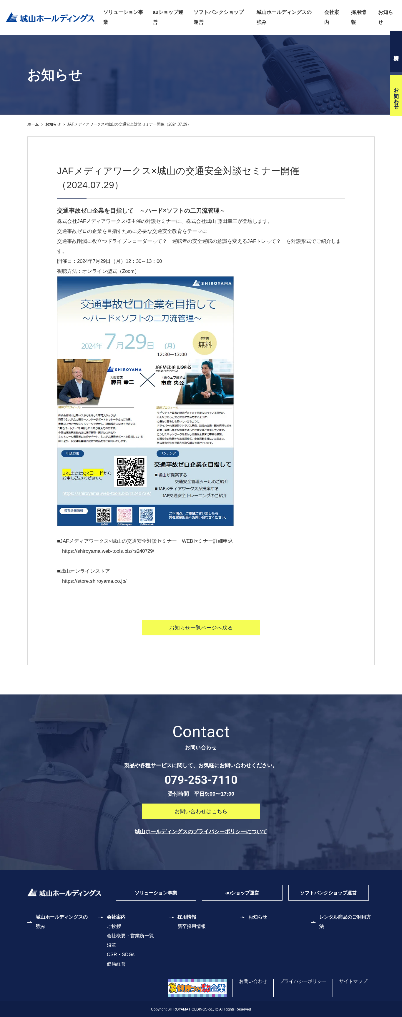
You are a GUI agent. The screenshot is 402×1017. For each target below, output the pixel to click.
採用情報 (358, 17)
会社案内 (331, 17)
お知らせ (385, 17)
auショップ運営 (168, 17)
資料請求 (396, 51)
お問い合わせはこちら (201, 811)
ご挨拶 (114, 926)
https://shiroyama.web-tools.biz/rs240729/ (108, 551)
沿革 (111, 945)
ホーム (33, 124)
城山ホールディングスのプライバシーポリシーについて (201, 831)
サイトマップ (353, 981)
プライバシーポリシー (303, 981)
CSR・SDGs (120, 954)
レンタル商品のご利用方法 (345, 921)
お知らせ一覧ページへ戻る (201, 628)
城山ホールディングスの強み (284, 17)
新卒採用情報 (191, 926)
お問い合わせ (396, 95)
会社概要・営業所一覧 (130, 935)
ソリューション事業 (123, 17)
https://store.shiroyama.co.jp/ (94, 581)
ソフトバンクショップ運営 (219, 17)
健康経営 (116, 963)
